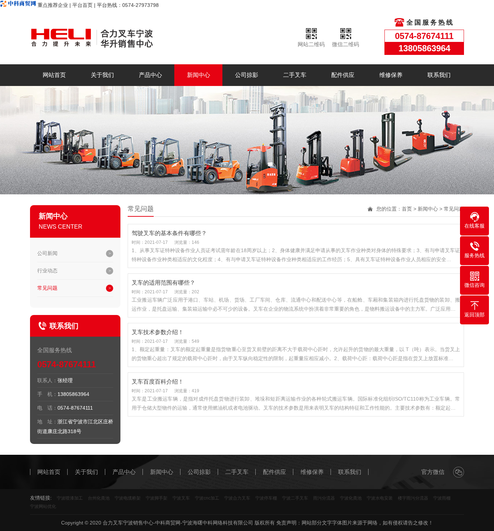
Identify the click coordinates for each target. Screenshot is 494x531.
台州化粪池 (99, 498)
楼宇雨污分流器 (413, 498)
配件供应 (342, 75)
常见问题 (47, 288)
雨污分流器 (324, 498)
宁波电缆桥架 (128, 498)
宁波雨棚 (442, 498)
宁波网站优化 (43, 506)
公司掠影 (246, 75)
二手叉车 (294, 75)
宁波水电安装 (380, 498)
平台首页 (82, 5)
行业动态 (47, 270)
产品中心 (150, 75)
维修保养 (391, 75)
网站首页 (54, 75)
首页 (407, 209)
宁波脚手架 (156, 498)
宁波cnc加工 (207, 498)
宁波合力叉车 (237, 498)
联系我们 (439, 75)
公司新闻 (47, 253)
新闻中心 (198, 75)
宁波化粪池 (351, 498)
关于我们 (102, 75)
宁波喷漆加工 (70, 498)
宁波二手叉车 (295, 498)
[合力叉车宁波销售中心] (106, 37)
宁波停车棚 (266, 498)
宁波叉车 (181, 498)
